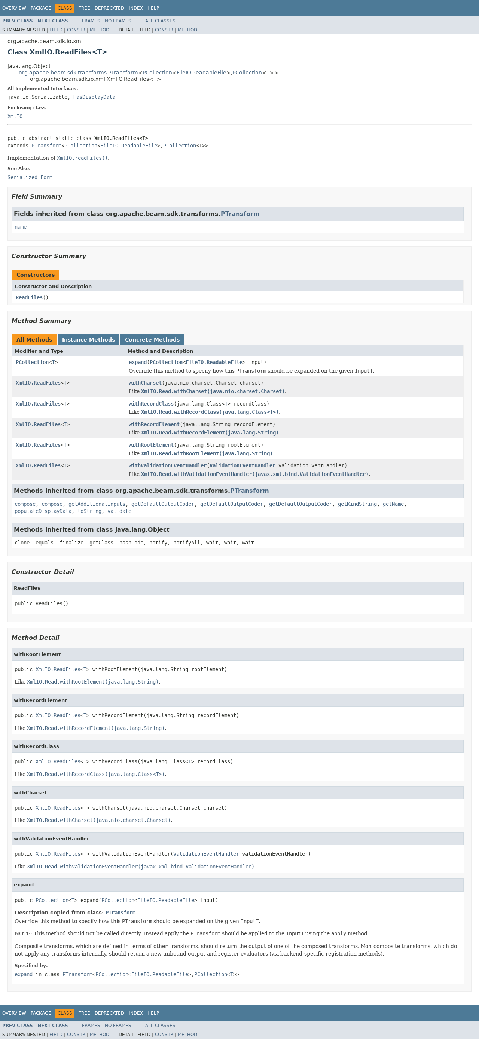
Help (153, 8)
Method (99, 30)
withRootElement (151, 445)
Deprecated (109, 8)
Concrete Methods (152, 340)
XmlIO (14, 116)
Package (41, 8)
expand (138, 362)
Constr (76, 30)
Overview (14, 8)
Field (55, 30)
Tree (84, 8)
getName (393, 504)
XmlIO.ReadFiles (38, 383)
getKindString (357, 504)
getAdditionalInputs (96, 504)
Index (136, 8)
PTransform (46, 146)
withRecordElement (154, 424)
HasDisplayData (94, 97)
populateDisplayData (43, 511)
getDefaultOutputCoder (162, 504)
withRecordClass (151, 404)
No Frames (118, 21)
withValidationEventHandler (168, 465)
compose (25, 504)
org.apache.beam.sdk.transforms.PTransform (78, 73)
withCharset (145, 383)
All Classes (160, 21)
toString (89, 511)
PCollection (157, 73)
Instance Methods (88, 340)
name (21, 227)
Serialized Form (29, 177)
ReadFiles (29, 297)
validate (119, 511)
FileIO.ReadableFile (201, 73)
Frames (91, 21)
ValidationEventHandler (242, 465)
